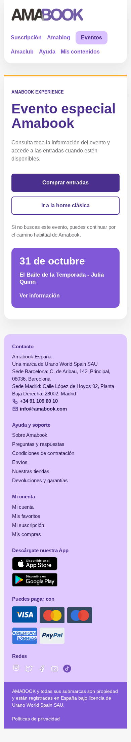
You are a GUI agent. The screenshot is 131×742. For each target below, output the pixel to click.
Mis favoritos (26, 516)
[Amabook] (47, 14)
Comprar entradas (65, 182)
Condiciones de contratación (43, 453)
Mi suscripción (28, 525)
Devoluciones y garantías (40, 480)
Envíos (20, 462)
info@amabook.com (43, 409)
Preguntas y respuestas (38, 444)
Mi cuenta (23, 507)
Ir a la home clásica (65, 205)
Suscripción (26, 37)
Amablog (58, 37)
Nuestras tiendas (30, 471)
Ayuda (47, 52)
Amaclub (22, 52)
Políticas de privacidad (36, 718)
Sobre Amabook (29, 435)
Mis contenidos (80, 52)
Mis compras (26, 534)
